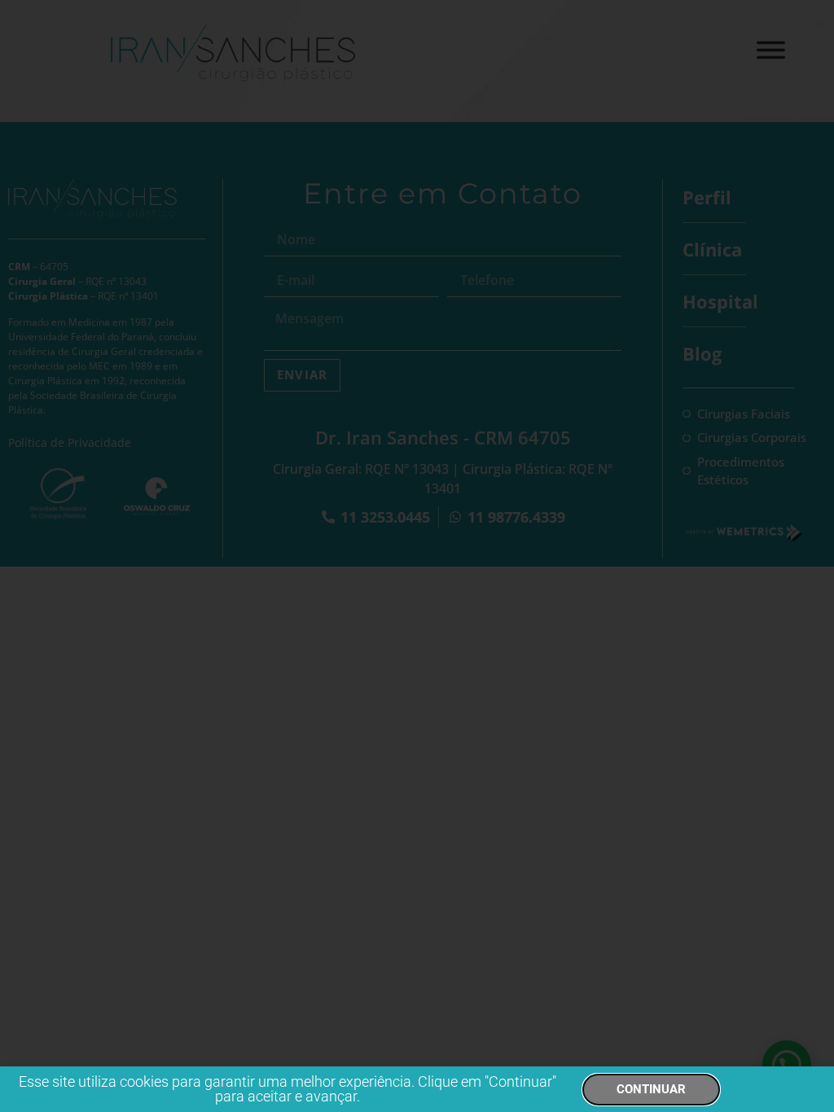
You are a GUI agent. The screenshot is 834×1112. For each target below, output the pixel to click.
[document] (417, 556)
